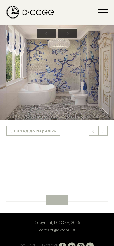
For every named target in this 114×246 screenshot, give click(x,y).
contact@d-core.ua (57, 230)
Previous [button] (46, 33)
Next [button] (67, 33)
